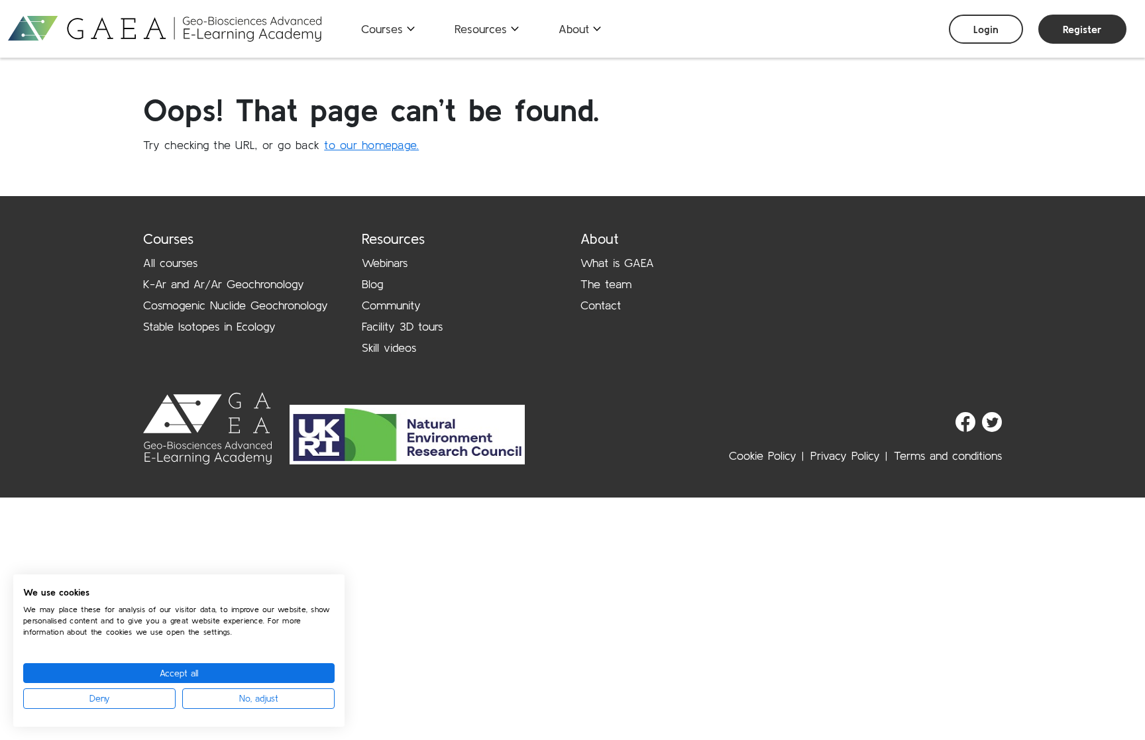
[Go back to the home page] (164, 29)
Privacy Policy (845, 455)
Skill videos (389, 347)
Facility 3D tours (402, 326)
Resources (481, 29)
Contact (600, 305)
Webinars (385, 263)
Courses (382, 29)
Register (1082, 29)
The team (605, 284)
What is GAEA (617, 263)
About (574, 29)
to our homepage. (371, 145)
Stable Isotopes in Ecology (209, 326)
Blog (372, 284)
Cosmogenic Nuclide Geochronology (235, 305)
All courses (170, 263)
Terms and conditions (948, 455)
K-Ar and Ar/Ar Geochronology (223, 284)
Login (986, 29)
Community (391, 305)
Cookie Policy (762, 455)
